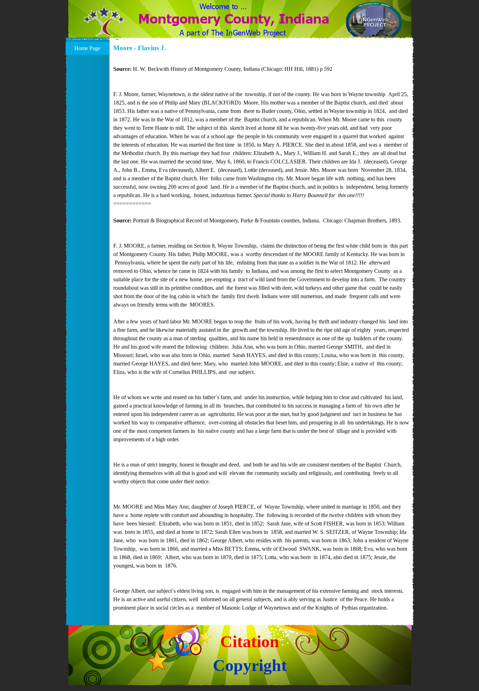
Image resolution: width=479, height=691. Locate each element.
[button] (104, 25)
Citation (249, 641)
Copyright (250, 665)
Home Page (87, 48)
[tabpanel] (261, 334)
